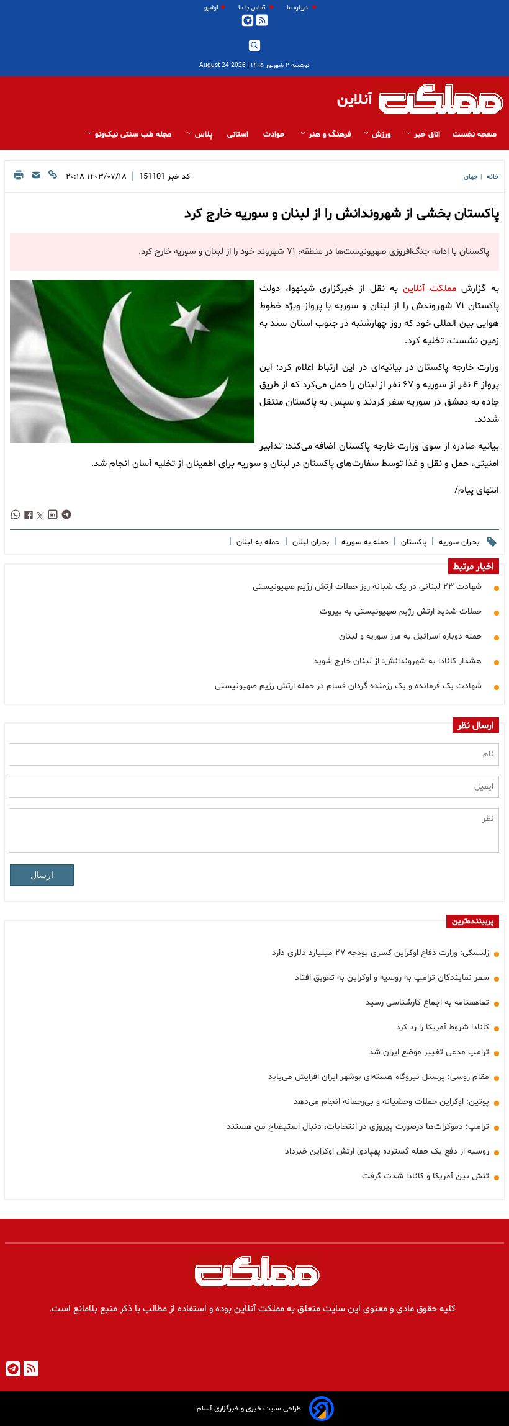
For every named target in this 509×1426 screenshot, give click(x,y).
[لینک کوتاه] (53, 178)
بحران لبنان (309, 542)
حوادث (275, 134)
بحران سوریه (457, 542)
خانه (493, 177)
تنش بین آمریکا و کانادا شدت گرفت (425, 1176)
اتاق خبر (426, 134)
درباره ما (298, 7)
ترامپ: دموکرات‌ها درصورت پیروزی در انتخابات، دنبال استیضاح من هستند (358, 1126)
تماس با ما (252, 7)
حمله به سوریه (364, 542)
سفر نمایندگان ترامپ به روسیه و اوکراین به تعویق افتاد (392, 978)
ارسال (41, 875)
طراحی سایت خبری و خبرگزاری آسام (249, 1409)
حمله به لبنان (257, 542)
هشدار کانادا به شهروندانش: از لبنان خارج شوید (397, 661)
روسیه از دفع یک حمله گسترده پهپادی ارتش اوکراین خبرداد (387, 1151)
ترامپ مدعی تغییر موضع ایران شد (429, 1052)
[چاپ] (18, 178)
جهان (471, 177)
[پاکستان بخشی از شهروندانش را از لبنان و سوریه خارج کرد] (132, 361)
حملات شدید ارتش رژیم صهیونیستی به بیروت (401, 611)
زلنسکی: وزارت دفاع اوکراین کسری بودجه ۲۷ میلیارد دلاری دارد (380, 953)
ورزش (381, 134)
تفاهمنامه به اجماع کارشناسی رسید (427, 1002)
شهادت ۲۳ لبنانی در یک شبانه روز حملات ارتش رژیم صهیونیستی (367, 587)
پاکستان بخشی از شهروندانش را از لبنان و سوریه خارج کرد (341, 214)
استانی (239, 134)
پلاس (203, 134)
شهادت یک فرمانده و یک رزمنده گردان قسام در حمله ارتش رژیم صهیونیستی (348, 686)
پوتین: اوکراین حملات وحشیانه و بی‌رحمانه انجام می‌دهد (391, 1102)
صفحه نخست (475, 134)
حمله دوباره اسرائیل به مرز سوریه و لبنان (410, 636)
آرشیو (211, 7)
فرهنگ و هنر (328, 134)
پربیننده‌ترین (472, 921)
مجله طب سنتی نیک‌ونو (133, 134)
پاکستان (412, 542)
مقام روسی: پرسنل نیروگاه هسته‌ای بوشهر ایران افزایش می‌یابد (378, 1077)
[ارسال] (36, 178)
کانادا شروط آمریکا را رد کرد (442, 1027)
